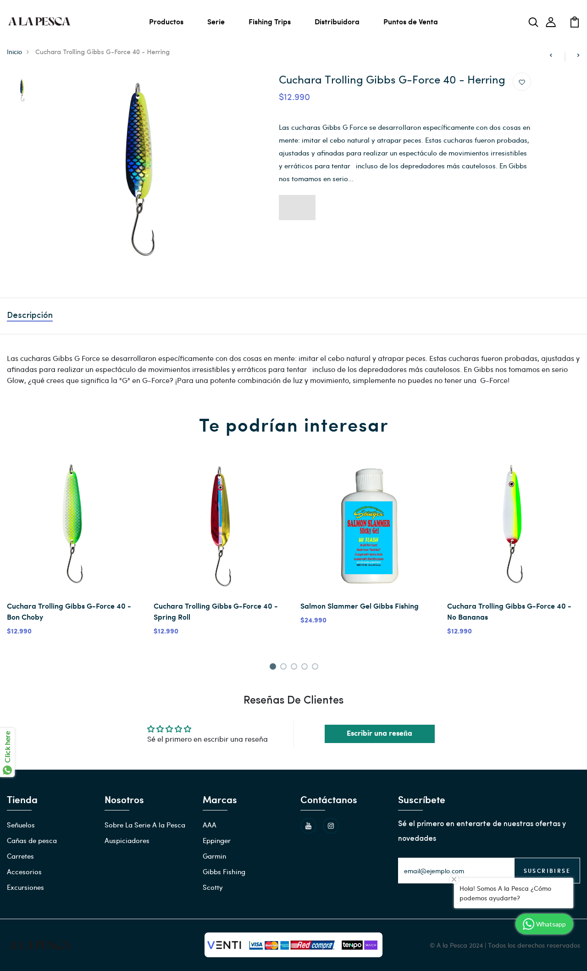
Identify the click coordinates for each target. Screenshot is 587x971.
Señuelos (21, 824)
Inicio (14, 51)
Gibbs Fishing (224, 871)
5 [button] (316, 668)
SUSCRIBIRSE (547, 870)
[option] (22, 90)
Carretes (20, 855)
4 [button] (306, 668)
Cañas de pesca (32, 840)
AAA (209, 824)
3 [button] (295, 668)
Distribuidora (337, 21)
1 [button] (274, 668)
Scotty (213, 887)
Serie (216, 21)
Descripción (30, 316)
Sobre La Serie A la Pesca (145, 824)
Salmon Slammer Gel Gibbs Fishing (359, 605)
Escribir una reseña (379, 734)
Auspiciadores (127, 840)
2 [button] (285, 668)
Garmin (214, 855)
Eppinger (217, 840)
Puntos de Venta (410, 21)
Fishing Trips (270, 21)
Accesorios (24, 871)
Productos (166, 21)
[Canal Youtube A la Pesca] (308, 826)
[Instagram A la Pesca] (331, 826)
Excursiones (25, 887)
